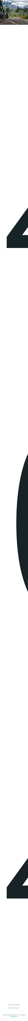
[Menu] (25, 3)
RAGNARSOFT (14, 1016)
